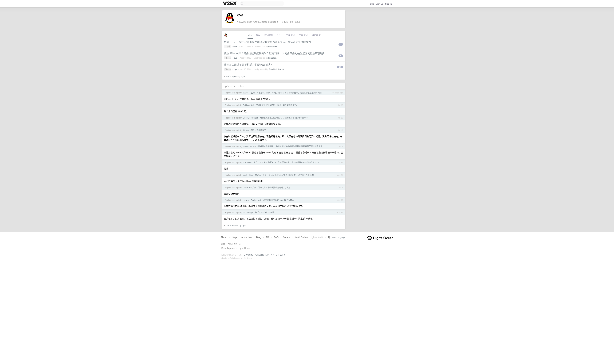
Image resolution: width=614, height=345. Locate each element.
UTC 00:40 (248, 254)
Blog (258, 237)
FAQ (276, 237)
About (224, 237)
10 (340, 67)
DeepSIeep (248, 117)
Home (371, 3)
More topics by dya (235, 76)
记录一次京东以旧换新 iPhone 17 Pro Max (276, 200)
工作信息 (290, 35)
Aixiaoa (246, 130)
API (267, 237)
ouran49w (272, 46)
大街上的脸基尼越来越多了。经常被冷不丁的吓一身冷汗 (284, 117)
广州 (254, 187)
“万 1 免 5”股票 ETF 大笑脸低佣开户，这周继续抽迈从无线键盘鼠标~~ (289, 162)
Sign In (388, 3)
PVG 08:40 (259, 254)
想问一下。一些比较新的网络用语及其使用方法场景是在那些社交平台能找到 (267, 42)
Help (234, 237)
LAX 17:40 (270, 254)
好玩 (279, 35)
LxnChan (272, 57)
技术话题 (268, 35)
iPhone (227, 57)
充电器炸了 (261, 130)
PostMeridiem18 (276, 69)
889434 (246, 92)
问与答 (227, 46)
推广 (255, 162)
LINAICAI (247, 187)
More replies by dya (236, 225)
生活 (253, 92)
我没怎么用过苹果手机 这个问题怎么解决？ (248, 64)
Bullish (246, 105)
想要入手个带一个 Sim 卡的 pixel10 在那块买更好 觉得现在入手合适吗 (285, 174)
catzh (245, 174)
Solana (287, 237)
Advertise (246, 237)
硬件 (253, 130)
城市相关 (316, 35)
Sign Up (379, 3)
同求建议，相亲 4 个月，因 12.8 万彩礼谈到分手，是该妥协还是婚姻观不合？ (290, 92)
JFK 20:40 (280, 254)
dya (250, 35)
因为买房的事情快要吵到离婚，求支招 (274, 187)
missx (245, 146)
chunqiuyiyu (248, 212)
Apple (252, 146)
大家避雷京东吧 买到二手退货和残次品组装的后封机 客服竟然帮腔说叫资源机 (289, 146)
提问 (258, 35)
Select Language (337, 237)
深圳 (252, 105)
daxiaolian (247, 162)
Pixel (251, 174)
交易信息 (303, 35)
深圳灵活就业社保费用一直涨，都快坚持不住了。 (277, 105)
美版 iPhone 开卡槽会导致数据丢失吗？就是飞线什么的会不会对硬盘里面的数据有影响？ (274, 53)
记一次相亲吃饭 (267, 212)
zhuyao (246, 200)
